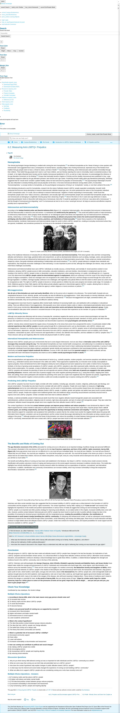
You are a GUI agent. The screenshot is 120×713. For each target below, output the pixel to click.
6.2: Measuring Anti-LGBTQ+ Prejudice (26, 690)
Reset (3, 48)
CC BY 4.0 (49, 690)
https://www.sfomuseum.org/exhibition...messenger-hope (67, 536)
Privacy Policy (40, 710)
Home (16, 142)
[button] (6, 108)
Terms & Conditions (50, 710)
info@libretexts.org (96, 710)
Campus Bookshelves (30, 142)
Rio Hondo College (18, 158)
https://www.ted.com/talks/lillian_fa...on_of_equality (25, 533)
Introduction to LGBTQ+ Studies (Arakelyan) (68, 142)
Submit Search (5, 36)
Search (10, 138)
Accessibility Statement (64, 710)
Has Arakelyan (85, 690)
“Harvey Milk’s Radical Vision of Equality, (48, 531)
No (35, 699)
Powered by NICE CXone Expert (33, 706)
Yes (28, 699)
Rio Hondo (46, 142)
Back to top (11, 694)
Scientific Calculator (9, 95)
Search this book (5, 30)
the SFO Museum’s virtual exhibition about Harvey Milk (30, 536)
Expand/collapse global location (111, 142)
